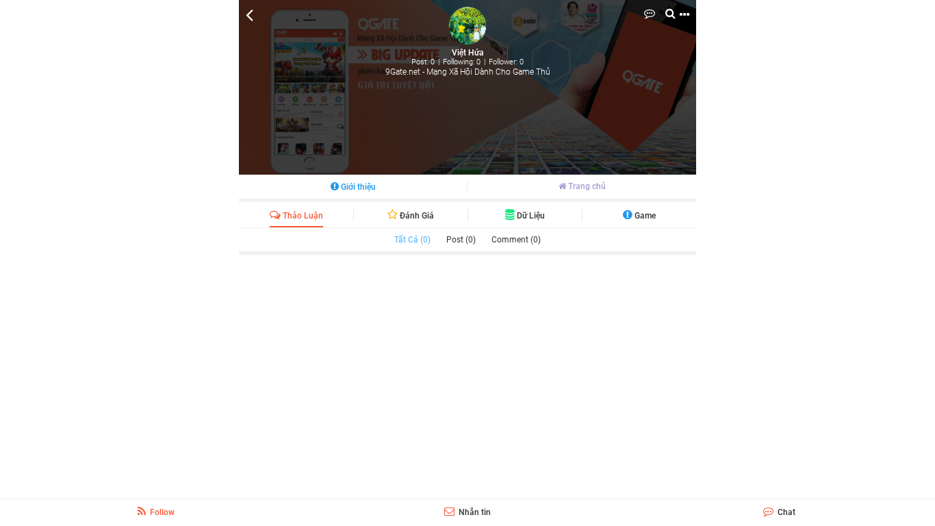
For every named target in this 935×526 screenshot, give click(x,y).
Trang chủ (586, 186)
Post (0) (461, 240)
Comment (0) (516, 240)
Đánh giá (416, 216)
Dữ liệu (530, 216)
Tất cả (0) (412, 240)
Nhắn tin (474, 512)
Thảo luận (302, 216)
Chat (785, 512)
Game (644, 216)
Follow (161, 512)
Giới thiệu (357, 187)
